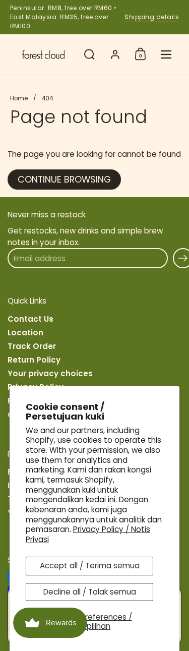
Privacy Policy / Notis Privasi (88, 534)
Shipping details (151, 17)
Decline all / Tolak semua (89, 591)
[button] (89, 54)
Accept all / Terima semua (90, 565)
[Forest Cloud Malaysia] (43, 54)
